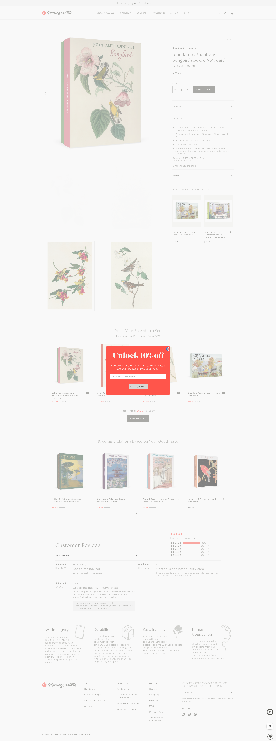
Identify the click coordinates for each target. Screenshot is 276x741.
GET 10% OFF (138, 386)
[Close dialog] (167, 349)
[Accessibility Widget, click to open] (270, 712)
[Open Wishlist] (270, 737)
